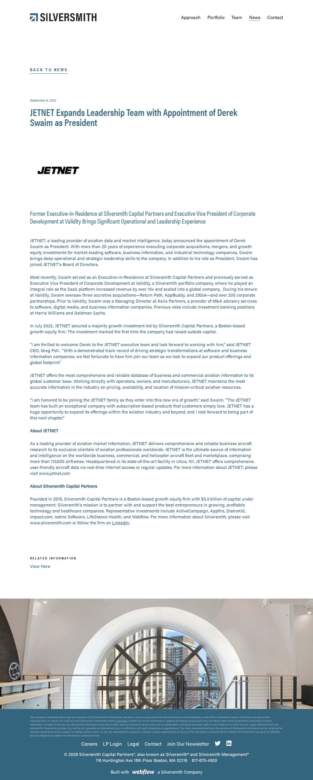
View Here (40, 566)
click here (121, 721)
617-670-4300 (204, 760)
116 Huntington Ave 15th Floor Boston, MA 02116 (141, 760)
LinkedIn (120, 523)
